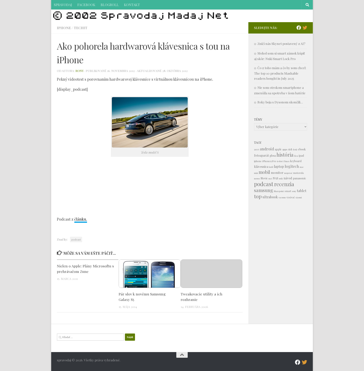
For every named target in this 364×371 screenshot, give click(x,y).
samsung (263, 190)
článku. (80, 219)
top (258, 196)
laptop (279, 166)
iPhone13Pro (269, 161)
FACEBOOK (86, 4)
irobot (280, 161)
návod (288, 178)
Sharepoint (279, 191)
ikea (296, 155)
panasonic (299, 178)
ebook (302, 149)
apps (284, 149)
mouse (257, 178)
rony (79, 71)
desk (295, 149)
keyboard (295, 161)
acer (256, 149)
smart (288, 191)
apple (278, 149)
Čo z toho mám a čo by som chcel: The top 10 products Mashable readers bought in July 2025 (280, 73)
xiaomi (299, 197)
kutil (271, 167)
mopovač (288, 173)
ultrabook (270, 196)
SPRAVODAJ (63, 4)
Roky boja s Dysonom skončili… (280, 102)
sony (294, 191)
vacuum (282, 197)
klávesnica (261, 167)
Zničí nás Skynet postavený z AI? (281, 43)
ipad (301, 155)
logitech (292, 166)
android (267, 148)
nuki (281, 178)
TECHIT (80, 27)
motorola (298, 172)
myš (270, 178)
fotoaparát (261, 155)
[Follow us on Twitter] (305, 27)
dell (290, 149)
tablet (301, 190)
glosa (273, 155)
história (285, 154)
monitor (277, 172)
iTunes (286, 161)
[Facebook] (299, 27)
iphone (258, 161)
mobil (264, 172)
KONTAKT (132, 4)
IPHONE (64, 27)
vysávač (290, 197)
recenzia (284, 183)
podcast (76, 239)
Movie (264, 178)
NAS (275, 178)
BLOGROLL (110, 4)
